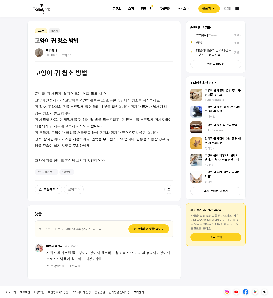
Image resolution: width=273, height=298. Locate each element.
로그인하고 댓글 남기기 (149, 228)
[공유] (168, 189)
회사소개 (11, 292)
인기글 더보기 (216, 64)
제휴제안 (25, 292)
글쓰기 (206, 8)
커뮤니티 (146, 9)
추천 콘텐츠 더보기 (216, 191)
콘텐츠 (117, 9)
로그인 (227, 8)
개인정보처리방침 (58, 292)
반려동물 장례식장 (119, 292)
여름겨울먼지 (54, 246)
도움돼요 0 (51, 189)
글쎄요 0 (74, 189)
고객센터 (139, 292)
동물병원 (165, 9)
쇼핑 (131, 9)
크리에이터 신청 (81, 292)
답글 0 (76, 266)
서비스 (182, 9)
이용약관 (39, 292)
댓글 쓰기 (215, 237)
